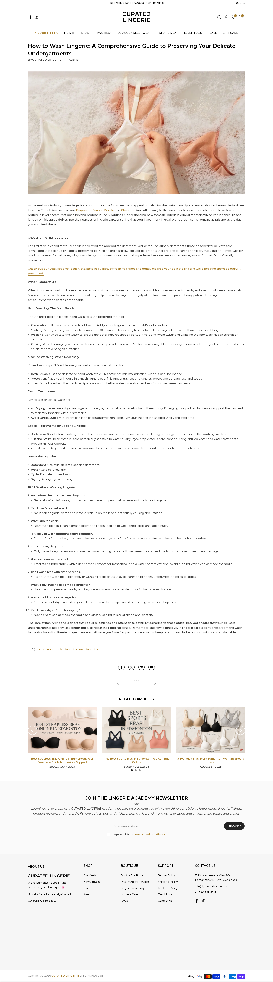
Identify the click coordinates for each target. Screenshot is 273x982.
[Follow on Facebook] (30, 17)
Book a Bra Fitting (132, 875)
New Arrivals (92, 881)
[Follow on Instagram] (36, 17)
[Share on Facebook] (121, 667)
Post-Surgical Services (135, 881)
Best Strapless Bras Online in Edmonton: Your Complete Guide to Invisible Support (62, 760)
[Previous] (32, 730)
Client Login (165, 894)
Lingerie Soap (94, 649)
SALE (213, 33)
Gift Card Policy (168, 888)
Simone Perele (103, 210)
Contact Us (165, 900)
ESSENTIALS (193, 33)
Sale (86, 894)
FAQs (124, 900)
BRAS (85, 33)
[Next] (240, 730)
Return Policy (167, 875)
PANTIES (103, 33)
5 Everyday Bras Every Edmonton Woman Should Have (210, 760)
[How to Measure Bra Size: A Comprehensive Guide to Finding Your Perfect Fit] (155, 684)
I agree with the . (139, 834)
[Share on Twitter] (131, 667)
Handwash (54, 649)
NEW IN (70, 33)
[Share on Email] (151, 667)
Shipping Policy (168, 881)
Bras (41, 649)
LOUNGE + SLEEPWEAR (135, 33)
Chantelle (128, 210)
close (33, 3)
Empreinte (83, 210)
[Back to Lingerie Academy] (136, 684)
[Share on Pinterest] (141, 667)
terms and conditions (150, 834)
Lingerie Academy (132, 888)
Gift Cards (90, 875)
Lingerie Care (73, 649)
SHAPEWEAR (168, 33)
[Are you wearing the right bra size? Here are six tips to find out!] (118, 684)
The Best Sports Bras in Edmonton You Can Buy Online (136, 760)
